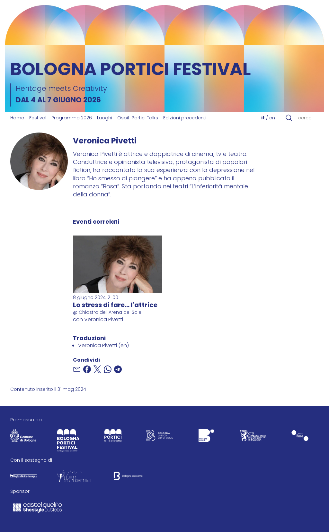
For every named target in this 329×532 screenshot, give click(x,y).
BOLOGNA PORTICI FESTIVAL (130, 71)
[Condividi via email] (77, 369)
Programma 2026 (71, 118)
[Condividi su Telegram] (118, 369)
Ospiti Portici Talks (137, 118)
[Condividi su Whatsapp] (107, 369)
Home (17, 118)
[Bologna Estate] (206, 437)
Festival (37, 118)
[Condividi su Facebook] (87, 369)
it (263, 118)
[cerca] (289, 118)
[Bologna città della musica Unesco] (160, 437)
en (272, 118)
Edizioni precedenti (184, 118)
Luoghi (104, 118)
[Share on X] (97, 369)
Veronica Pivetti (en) (103, 346)
